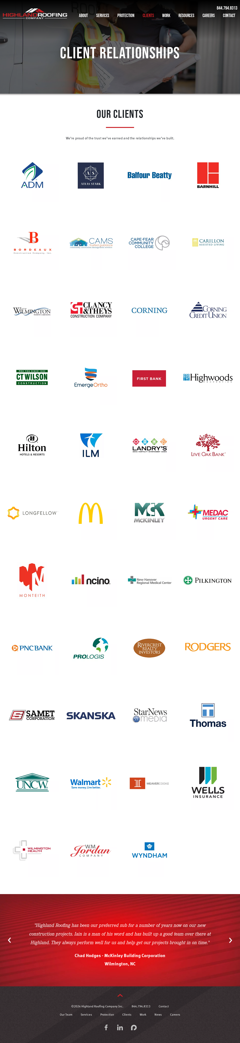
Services (102, 15)
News (158, 1014)
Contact (229, 15)
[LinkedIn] (120, 1027)
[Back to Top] (120, 995)
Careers (208, 15)
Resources (186, 15)
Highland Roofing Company (35, 13)
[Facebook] (106, 1027)
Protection (125, 15)
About (83, 15)
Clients (148, 15)
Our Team (66, 1014)
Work (166, 15)
